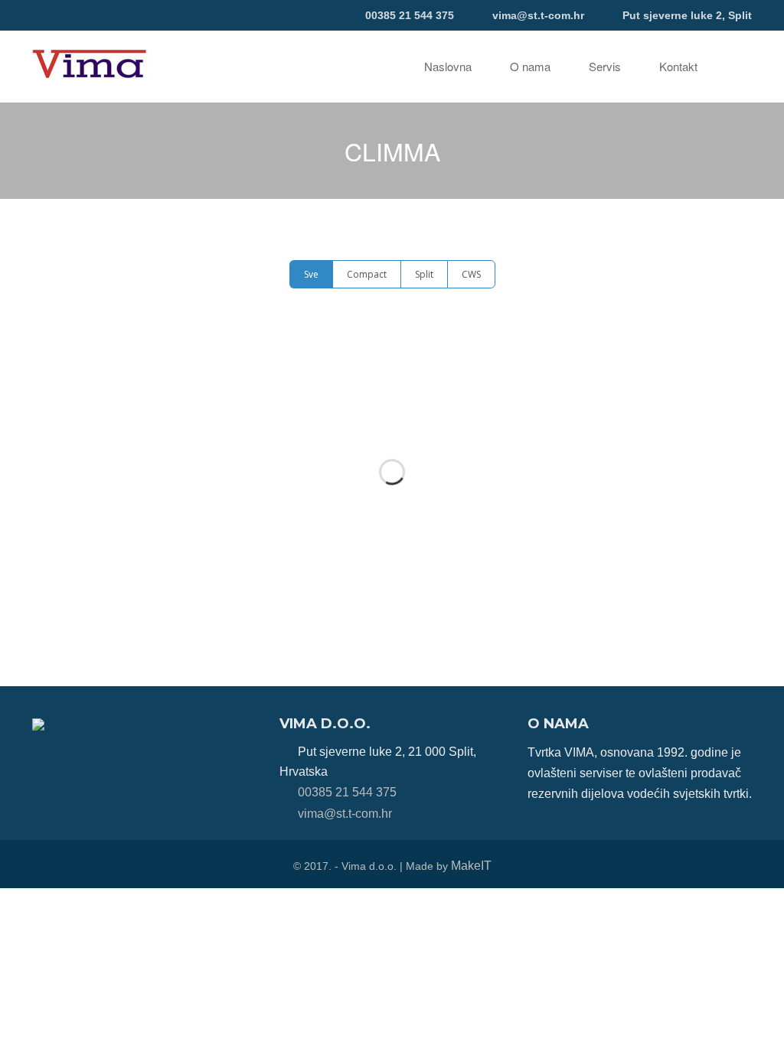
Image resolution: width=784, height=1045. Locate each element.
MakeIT (471, 865)
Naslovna (448, 66)
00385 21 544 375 (409, 15)
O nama (530, 66)
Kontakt (678, 66)
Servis (605, 66)
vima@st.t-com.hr (538, 15)
